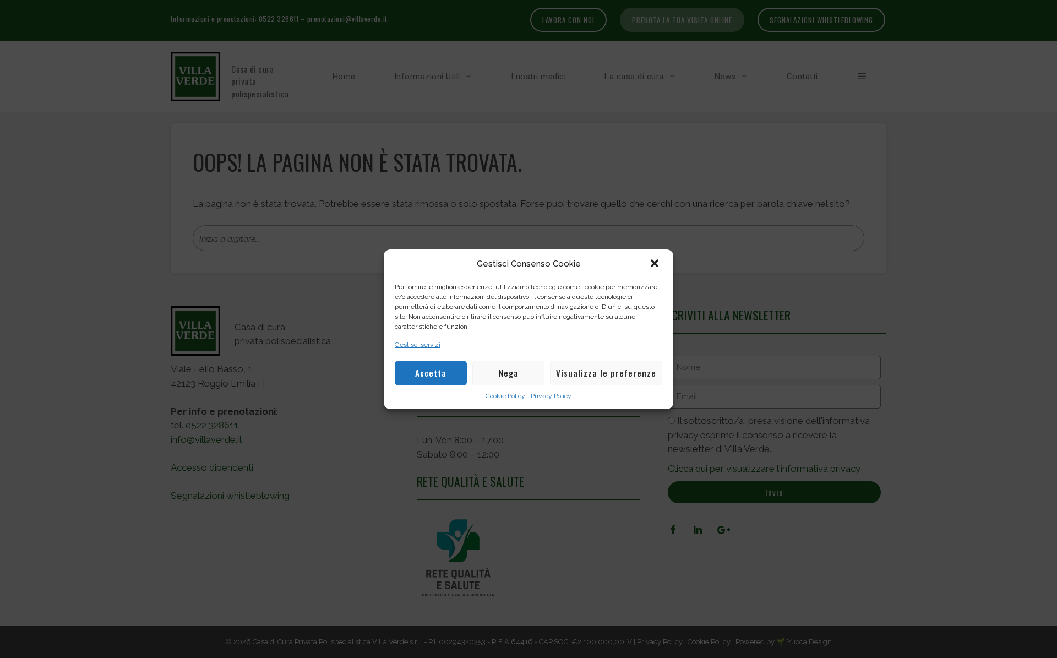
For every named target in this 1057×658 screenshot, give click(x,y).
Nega (509, 373)
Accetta (430, 373)
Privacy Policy (551, 396)
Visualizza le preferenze (606, 373)
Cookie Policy (505, 396)
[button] (655, 264)
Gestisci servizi (417, 345)
